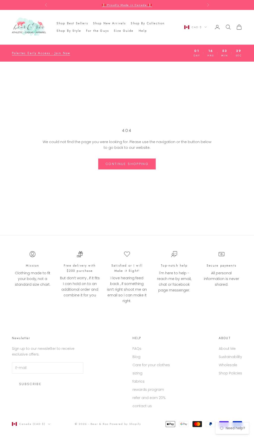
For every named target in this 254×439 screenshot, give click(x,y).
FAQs (136, 348)
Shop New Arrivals (109, 23)
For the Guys (97, 31)
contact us (142, 405)
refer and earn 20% (149, 397)
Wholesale (228, 364)
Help (143, 31)
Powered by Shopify (125, 424)
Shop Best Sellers (72, 23)
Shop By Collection (148, 23)
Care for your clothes (151, 364)
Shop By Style (69, 31)
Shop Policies (230, 373)
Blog (136, 356)
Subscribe (30, 384)
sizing (137, 373)
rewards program (148, 389)
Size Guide (124, 31)
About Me (227, 348)
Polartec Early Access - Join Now (41, 53)
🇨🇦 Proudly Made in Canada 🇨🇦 (127, 2)
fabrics (138, 381)
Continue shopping (127, 163)
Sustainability (230, 356)
